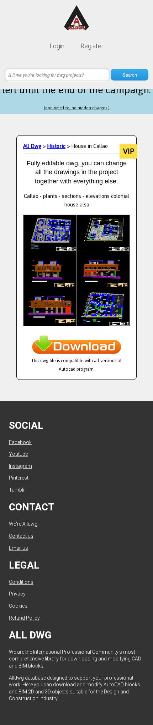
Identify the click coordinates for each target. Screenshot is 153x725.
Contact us (21, 536)
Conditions (21, 582)
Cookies (18, 606)
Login (56, 46)
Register (92, 46)
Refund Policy (24, 618)
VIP (128, 151)
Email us (18, 548)
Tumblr (17, 490)
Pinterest (18, 478)
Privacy (17, 594)
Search (129, 74)
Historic (56, 146)
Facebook (20, 442)
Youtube (18, 454)
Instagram (20, 466)
